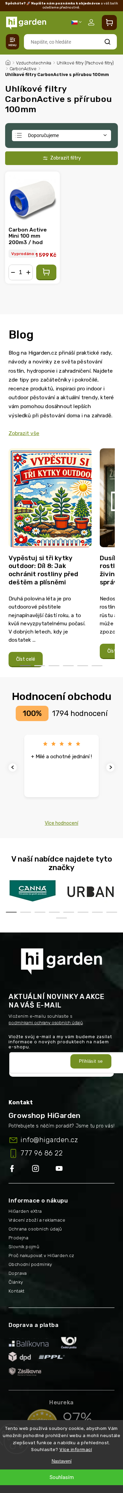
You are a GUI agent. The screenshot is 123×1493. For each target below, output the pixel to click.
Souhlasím (62, 1477)
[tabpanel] (50, 558)
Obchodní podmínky (30, 1264)
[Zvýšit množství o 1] (28, 272)
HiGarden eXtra (25, 1211)
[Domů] (8, 61)
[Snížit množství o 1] (13, 272)
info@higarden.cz (49, 1140)
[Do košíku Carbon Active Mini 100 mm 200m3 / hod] (46, 272)
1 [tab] (25, 665)
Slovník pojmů (24, 1246)
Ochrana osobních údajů (35, 1228)
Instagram (44, 1169)
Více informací (75, 1449)
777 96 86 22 (41, 1153)
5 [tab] (82, 665)
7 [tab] (97, 912)
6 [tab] (97, 665)
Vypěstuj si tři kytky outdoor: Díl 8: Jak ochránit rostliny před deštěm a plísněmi (43, 570)
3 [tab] (54, 665)
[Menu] (12, 41)
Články (16, 1282)
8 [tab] (111, 912)
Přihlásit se (91, 1061)
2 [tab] (39, 665)
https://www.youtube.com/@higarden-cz (62, 1169)
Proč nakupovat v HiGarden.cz (41, 1255)
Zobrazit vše (24, 433)
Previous (14, 767)
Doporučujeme (43, 135)
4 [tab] (68, 665)
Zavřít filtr (61, 158)
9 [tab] (61, 918)
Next (111, 767)
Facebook (20, 1169)
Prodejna (18, 1237)
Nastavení (62, 1461)
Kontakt (17, 1291)
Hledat (107, 42)
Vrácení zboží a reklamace (37, 1220)
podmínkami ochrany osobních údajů (46, 1022)
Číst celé (25, 659)
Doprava (18, 1273)
